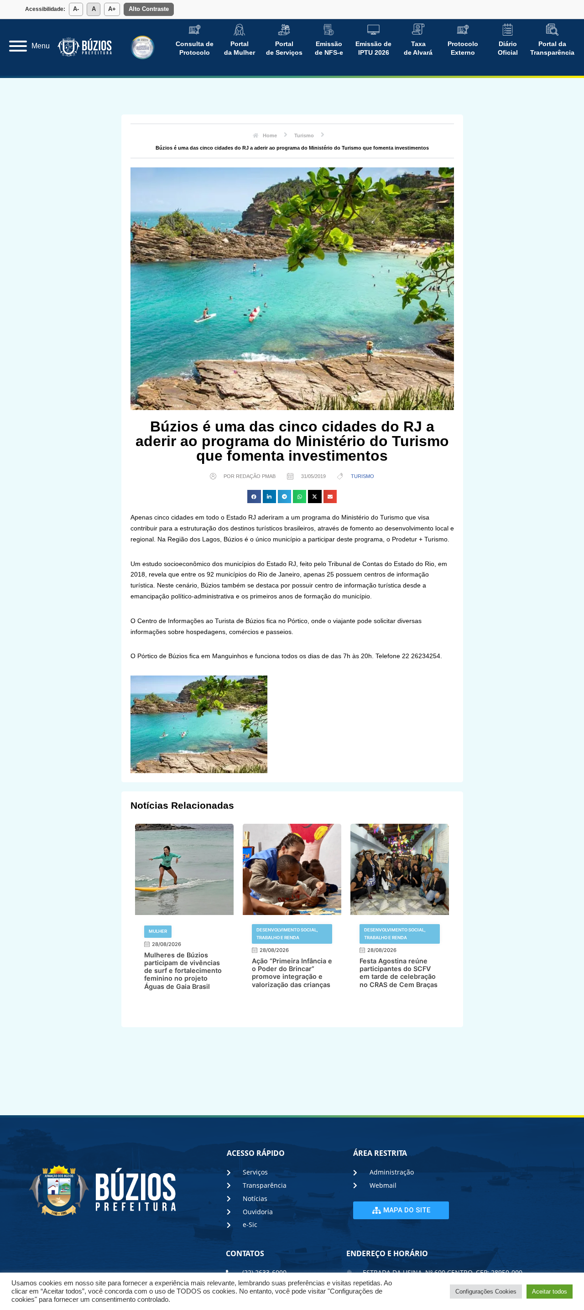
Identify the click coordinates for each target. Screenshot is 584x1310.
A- (76, 8)
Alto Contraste (149, 8)
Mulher (158, 931)
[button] (254, 496)
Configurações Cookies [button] (485, 1291)
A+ (112, 8)
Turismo (362, 476)
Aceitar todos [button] (549, 1291)
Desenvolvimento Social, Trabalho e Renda (287, 933)
